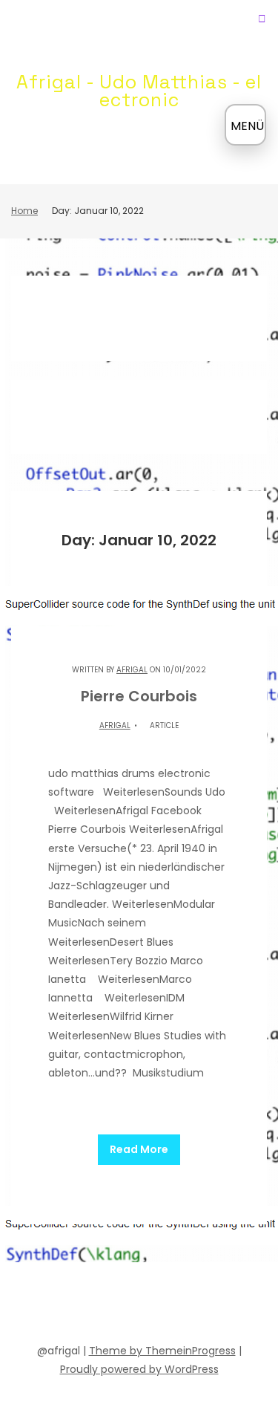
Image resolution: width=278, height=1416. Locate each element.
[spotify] (99, 1305)
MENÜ (247, 125)
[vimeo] (153, 1305)
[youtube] (126, 1305)
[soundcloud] (73, 1305)
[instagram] (179, 1305)
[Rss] (233, 1305)
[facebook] (46, 1305)
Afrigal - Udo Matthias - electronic (139, 90)
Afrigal (132, 669)
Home (24, 210)
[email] (206, 1305)
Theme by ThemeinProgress (162, 1350)
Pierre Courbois (139, 696)
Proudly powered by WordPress (139, 1369)
